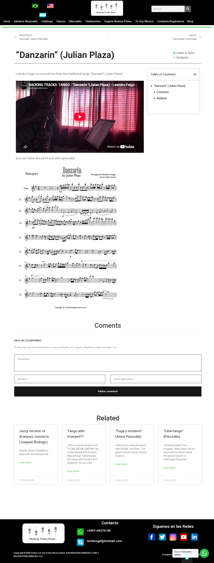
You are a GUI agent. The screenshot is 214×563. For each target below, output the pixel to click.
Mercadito (75, 21)
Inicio (7, 21)
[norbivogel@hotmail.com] (80, 542)
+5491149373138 (98, 530)
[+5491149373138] (80, 531)
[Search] (188, 9)
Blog (190, 21)
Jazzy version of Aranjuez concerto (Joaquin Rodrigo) (34, 436)
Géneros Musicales (26, 21)
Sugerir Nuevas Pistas (118, 21)
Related (161, 98)
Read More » (25, 462)
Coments (162, 92)
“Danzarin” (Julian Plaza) (169, 86)
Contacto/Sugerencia (170, 21)
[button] (195, 74)
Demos (61, 21)
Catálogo (47, 21)
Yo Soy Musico (144, 21)
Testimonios (93, 21)
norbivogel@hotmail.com (104, 541)
